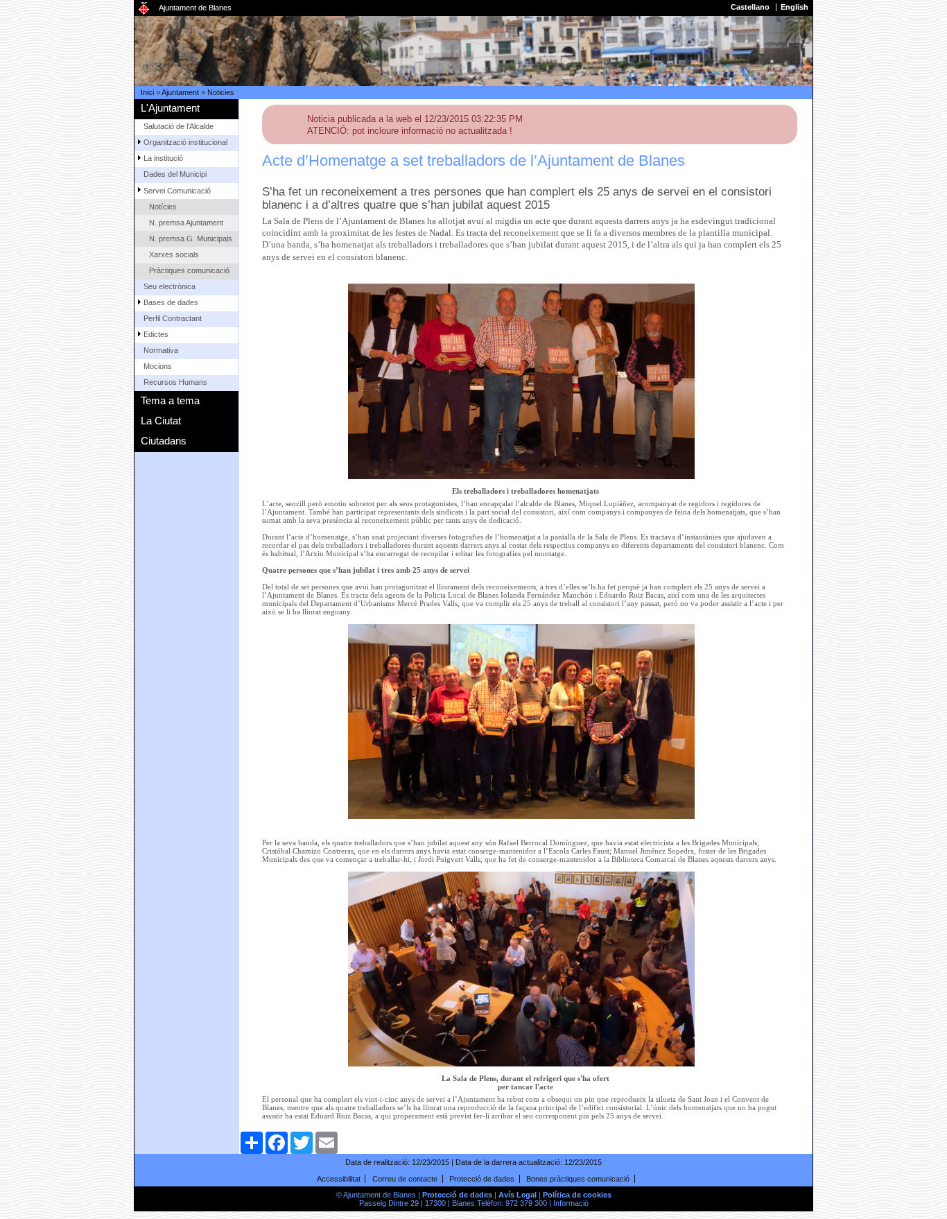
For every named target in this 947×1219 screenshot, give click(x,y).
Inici (147, 92)
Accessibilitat (338, 1179)
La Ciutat (161, 420)
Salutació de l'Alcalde (179, 126)
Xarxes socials (174, 254)
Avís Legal (517, 1195)
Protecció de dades (481, 1179)
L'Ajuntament (170, 108)
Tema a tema (170, 400)
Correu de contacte (404, 1179)
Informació (571, 1203)
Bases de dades (171, 302)
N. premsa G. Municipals (190, 238)
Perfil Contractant (173, 318)
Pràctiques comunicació (189, 270)
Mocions (158, 366)
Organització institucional (185, 142)
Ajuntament (180, 92)
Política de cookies (577, 1195)
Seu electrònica (170, 286)
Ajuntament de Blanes (195, 7)
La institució (163, 158)
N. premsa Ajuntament (186, 222)
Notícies (163, 206)
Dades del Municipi (175, 174)
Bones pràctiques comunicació (577, 1179)
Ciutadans (163, 441)
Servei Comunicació (177, 191)
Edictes (156, 334)
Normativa (161, 350)
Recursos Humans (175, 382)
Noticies (220, 92)
